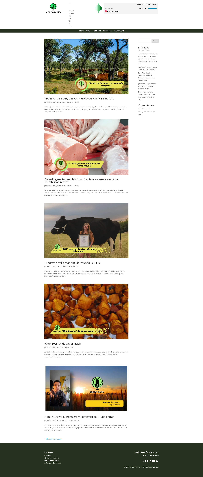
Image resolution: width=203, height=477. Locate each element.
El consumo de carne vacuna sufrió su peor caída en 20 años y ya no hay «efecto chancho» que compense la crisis (148, 59)
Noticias (97, 31)
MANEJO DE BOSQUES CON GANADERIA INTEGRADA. (79, 98)
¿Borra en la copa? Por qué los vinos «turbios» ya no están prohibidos (147, 86)
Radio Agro (51, 102)
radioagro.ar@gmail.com (52, 463)
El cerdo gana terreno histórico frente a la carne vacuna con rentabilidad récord (81, 180)
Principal (76, 102)
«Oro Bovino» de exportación (62, 343)
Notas (88, 31)
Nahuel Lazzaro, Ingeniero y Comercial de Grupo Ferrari (79, 417)
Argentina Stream (151, 455)
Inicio (81, 31)
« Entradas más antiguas (52, 439)
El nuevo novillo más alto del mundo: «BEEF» (72, 263)
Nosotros (107, 31)
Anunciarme (119, 31)
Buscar (155, 41)
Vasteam (155, 467)
